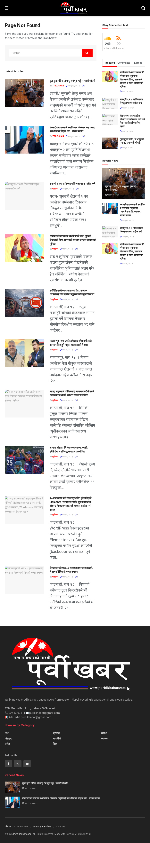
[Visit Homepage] (75, 8)
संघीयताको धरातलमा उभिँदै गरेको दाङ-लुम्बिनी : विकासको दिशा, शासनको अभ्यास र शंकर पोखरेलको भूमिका (73, 240)
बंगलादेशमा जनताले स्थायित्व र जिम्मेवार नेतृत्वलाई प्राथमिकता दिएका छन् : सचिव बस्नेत (61, 798)
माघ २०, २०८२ (67, 249)
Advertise (22, 826)
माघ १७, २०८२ (67, 400)
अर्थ (6, 733)
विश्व (55, 743)
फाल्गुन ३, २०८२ (74, 136)
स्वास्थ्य (104, 738)
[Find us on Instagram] (17, 763)
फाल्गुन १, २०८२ (68, 189)
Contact (60, 826)
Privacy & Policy (42, 826)
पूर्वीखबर (55, 189)
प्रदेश (7, 743)
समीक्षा (104, 733)
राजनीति (57, 738)
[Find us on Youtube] (27, 763)
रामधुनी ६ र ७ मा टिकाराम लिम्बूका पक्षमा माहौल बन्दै (72, 183)
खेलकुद (8, 738)
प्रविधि (56, 733)
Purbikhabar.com (22, 834)
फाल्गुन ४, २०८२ (74, 86)
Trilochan (58, 86)
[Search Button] (143, 8)
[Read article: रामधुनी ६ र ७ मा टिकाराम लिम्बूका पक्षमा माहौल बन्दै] (24, 196)
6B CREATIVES (82, 834)
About (8, 826)
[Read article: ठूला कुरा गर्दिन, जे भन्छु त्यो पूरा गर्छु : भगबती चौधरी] (24, 93)
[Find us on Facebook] (8, 763)
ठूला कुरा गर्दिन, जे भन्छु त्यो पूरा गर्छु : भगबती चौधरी (72, 80)
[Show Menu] (6, 8)
